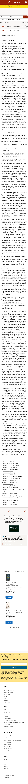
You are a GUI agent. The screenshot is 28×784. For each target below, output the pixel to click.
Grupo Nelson (7, 742)
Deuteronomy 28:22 (8, 473)
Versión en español (9, 775)
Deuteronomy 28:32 (8, 476)
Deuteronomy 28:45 (8, 484)
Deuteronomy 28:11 (8, 463)
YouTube (6, 768)
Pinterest (6, 763)
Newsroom (7, 700)
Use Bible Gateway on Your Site (12, 713)
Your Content (24, 26)
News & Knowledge (9, 690)
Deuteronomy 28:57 (8, 500)
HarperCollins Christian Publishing (12, 740)
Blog (5, 698)
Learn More (19, 544)
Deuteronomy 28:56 (8, 493)
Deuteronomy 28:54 (8, 487)
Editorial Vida (7, 744)
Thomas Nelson (8, 746)
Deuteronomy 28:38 (8, 480)
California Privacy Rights (10, 720)
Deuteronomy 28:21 (8, 471)
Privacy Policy (17, 678)
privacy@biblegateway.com (8, 679)
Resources (9, 26)
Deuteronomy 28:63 (8, 502)
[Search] (25, 16)
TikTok (5, 765)
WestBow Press (8, 748)
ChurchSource (7, 739)
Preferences (7, 777)
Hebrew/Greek (16, 26)
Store (5, 696)
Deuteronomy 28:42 (8, 482)
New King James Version (11, 516)
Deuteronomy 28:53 (8, 486)
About (5, 689)
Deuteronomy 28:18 (8, 469)
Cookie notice (7, 724)
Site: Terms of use (8, 726)
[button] (26, 2)
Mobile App (7, 694)
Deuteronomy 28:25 (8, 475)
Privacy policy (7, 718)
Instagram (6, 761)
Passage (3, 26)
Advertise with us (8, 715)
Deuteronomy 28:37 (8, 478)
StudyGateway (7, 737)
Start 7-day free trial (8, 544)
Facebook (6, 759)
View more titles (14, 628)
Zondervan (6, 750)
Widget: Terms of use (9, 728)
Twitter (5, 766)
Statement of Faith (8, 692)
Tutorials (6, 711)
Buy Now (9, 597)
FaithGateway (7, 735)
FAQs (5, 709)
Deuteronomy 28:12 (8, 465)
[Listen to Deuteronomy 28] (18, 31)
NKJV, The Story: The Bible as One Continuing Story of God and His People (14, 612)
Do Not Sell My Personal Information (14, 722)
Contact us (6, 716)
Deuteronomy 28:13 (8, 467)
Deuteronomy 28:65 (8, 504)
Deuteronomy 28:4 (7, 462)
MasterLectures (8, 752)
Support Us (7, 702)
